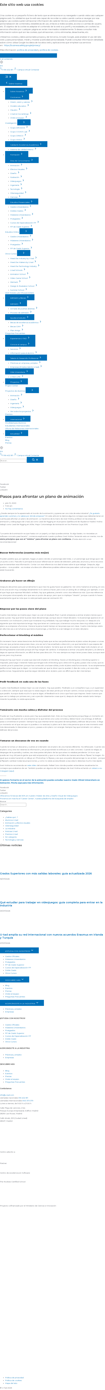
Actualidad (15, 434)
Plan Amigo (15, 330)
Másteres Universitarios (20, 215)
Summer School (17, 290)
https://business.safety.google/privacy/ (22, 45)
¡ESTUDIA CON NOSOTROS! (18, 951)
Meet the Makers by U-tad (22, 262)
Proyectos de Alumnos (15, 391)
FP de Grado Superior (20, 227)
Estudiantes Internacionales (17, 426)
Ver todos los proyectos (20, 411)
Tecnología (15, 189)
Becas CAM (15, 326)
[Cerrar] (35, 460)
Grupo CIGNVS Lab (19, 132)
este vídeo (31, 765)
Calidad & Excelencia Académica (24, 145)
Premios (8, 414)
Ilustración (15, 177)
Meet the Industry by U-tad (22, 258)
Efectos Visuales (17, 169)
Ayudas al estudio (18, 318)
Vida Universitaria (18, 372)
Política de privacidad (14, 1378)
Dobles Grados (17, 211)
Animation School (18, 274)
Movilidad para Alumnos (15, 423)
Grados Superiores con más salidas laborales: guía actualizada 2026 (46, 873)
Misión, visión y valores (20, 102)
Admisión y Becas (18, 298)
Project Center (11, 386)
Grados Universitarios (19, 207)
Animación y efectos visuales (17, 823)
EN (1, 66)
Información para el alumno (22, 353)
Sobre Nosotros (17, 91)
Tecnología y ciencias (14, 840)
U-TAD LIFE (15, 377)
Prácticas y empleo (13, 1009)
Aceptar (8, 55)
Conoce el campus (18, 344)
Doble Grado (10, 970)
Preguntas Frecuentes (15, 333)
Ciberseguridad (17, 193)
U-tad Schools (16, 270)
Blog (7, 440)
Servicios (14, 349)
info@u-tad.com (7, 1095)
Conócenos (15, 97)
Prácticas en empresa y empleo (24, 363)
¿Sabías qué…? (11, 817)
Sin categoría (11, 837)
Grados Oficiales (12, 956)
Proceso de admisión (19, 313)
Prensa (8, 443)
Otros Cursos (11, 254)
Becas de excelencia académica (24, 322)
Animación (15, 165)
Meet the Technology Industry (23, 266)
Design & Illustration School (22, 286)
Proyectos (15, 382)
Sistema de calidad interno (22, 149)
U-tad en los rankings (19, 114)
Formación (15, 155)
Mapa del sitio (11, 1383)
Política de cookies (13, 1380)
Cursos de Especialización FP (23, 223)
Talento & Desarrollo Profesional (24, 358)
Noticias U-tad (11, 831)
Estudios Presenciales (20, 202)
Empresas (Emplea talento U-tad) (25, 367)
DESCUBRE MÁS (13, 980)
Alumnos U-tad (11, 820)
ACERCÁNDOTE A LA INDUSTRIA (20, 1004)
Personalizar (46, 55)
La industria (10, 828)
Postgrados (15, 219)
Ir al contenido (6, 59)
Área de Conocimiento (20, 161)
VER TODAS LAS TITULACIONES (19, 293)
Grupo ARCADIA (17, 128)
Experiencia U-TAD (18, 338)
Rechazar (26, 55)
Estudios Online (12, 232)
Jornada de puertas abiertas (22, 309)
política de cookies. (49, 50)
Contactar (35, 70)
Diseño (13, 173)
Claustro (14, 110)
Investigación (11, 123)
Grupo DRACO (17, 136)
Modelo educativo (18, 106)
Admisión (14, 304)
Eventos (8, 437)
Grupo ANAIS (16, 140)
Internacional (16, 419)
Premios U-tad (11, 834)
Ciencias (14, 197)
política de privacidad (27, 50)
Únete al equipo (17, 118)
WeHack (14, 282)
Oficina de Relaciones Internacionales (21, 428)
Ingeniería (15, 185)
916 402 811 (23, 1098)
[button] (52, 484)
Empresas (9, 1012)
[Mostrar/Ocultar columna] (24, 122)
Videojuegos (16, 181)
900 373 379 (28, 1101)
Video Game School (19, 278)
